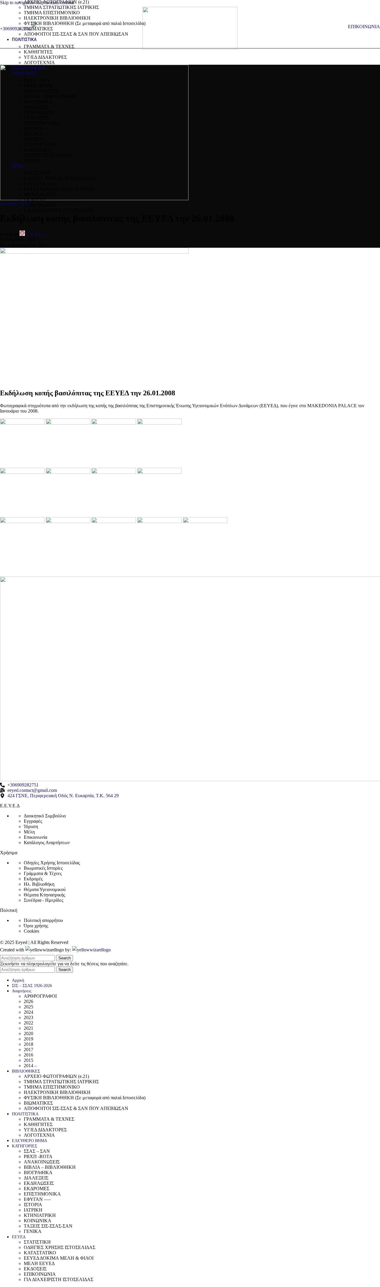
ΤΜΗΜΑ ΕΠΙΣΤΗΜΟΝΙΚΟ (52, 12)
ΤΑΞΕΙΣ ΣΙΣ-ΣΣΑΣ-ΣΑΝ (48, 155)
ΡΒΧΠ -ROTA (38, 85)
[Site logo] (190, 47)
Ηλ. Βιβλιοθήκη (39, 884)
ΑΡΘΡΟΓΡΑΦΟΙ (40, 996)
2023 (28, 1017)
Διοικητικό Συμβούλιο (45, 815)
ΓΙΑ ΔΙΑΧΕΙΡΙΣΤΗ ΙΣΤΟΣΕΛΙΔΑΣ (58, 210)
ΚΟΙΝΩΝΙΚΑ (37, 149)
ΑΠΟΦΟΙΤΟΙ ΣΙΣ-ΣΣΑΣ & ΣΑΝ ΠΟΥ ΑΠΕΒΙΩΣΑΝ (76, 34)
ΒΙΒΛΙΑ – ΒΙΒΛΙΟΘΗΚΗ (50, 96)
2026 (28, 1001)
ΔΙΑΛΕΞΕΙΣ (36, 107)
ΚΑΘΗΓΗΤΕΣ (38, 51)
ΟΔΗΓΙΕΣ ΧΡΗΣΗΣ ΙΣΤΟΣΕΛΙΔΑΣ (59, 178)
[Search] (342, 27)
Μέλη (29, 831)
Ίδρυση (31, 826)
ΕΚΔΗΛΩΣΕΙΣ (39, 112)
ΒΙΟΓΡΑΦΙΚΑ (38, 101)
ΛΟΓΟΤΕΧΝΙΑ (39, 62)
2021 (28, 1028)
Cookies (31, 931)
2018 (28, 1044)
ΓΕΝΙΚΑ (33, 160)
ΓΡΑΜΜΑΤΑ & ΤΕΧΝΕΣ (49, 46)
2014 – (30, 1065)
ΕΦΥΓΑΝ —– (37, 128)
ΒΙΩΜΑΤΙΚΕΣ (38, 28)
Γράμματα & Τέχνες (43, 873)
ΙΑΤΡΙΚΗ (33, 139)
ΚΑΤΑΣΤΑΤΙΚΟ (40, 183)
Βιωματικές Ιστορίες (43, 868)
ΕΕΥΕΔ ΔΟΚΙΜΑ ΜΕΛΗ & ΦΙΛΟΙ (59, 189)
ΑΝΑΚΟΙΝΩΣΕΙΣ (42, 91)
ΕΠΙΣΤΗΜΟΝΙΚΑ (42, 123)
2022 (28, 1022)
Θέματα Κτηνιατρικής (44, 894)
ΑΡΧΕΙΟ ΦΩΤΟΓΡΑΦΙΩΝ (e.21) (56, 1076)
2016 (28, 1054)
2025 (28, 1006)
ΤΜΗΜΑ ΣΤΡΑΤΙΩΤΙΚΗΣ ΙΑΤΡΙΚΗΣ (61, 7)
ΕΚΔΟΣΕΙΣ (35, 199)
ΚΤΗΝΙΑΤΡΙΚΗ (40, 144)
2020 (28, 1033)
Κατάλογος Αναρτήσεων (47, 842)
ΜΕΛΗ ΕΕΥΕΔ (39, 194)
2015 (28, 1060)
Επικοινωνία (35, 837)
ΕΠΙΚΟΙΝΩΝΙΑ (40, 205)
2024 (28, 1012)
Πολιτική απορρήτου (43, 920)
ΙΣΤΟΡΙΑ (33, 133)
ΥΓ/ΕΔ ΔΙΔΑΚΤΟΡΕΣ (45, 57)
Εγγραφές (33, 821)
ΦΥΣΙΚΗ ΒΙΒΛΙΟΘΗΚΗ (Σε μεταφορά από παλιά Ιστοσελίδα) (84, 23)
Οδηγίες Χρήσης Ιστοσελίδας (52, 862)
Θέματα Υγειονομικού (45, 889)
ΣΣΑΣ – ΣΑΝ (37, 80)
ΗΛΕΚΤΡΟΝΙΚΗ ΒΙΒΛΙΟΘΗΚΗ (57, 17)
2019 (28, 1038)
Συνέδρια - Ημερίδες (43, 900)
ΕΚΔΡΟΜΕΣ (36, 117)
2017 (28, 1049)
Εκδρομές (33, 878)
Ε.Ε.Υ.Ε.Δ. (36, 234)
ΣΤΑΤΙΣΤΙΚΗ (37, 173)
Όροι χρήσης (36, 925)
